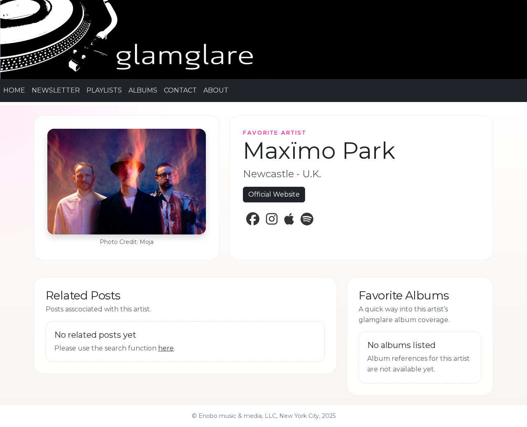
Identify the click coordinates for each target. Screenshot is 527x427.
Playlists (104, 90)
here (166, 348)
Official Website (274, 194)
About (216, 90)
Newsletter (56, 90)
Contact (180, 90)
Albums (142, 90)
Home (14, 90)
